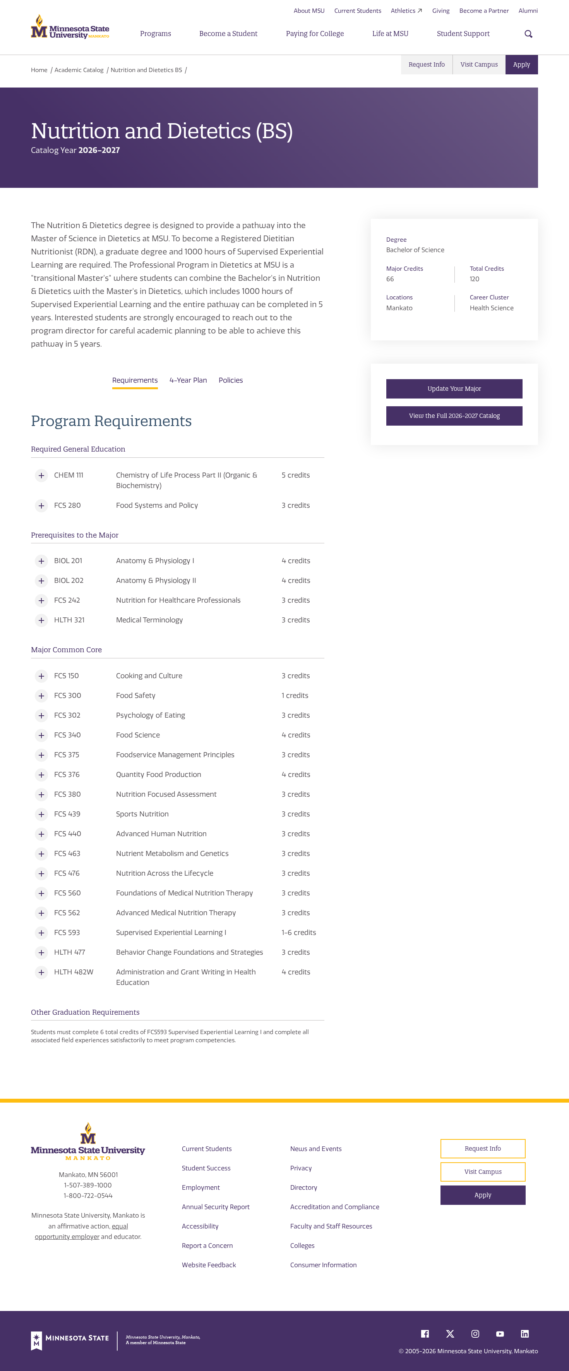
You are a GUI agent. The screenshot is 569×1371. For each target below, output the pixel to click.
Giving (441, 10)
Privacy (301, 1168)
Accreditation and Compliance (334, 1207)
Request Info (427, 64)
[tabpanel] (177, 728)
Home (39, 70)
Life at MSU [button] (390, 33)
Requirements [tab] (135, 380)
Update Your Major (454, 388)
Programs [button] (155, 33)
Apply (521, 64)
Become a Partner (484, 10)
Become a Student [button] (228, 33)
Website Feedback (209, 1265)
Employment (201, 1187)
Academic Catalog (79, 70)
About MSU (309, 10)
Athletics (403, 10)
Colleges (302, 1245)
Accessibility (200, 1226)
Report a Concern (207, 1245)
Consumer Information (323, 1265)
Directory (303, 1187)
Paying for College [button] (315, 33)
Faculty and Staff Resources (331, 1226)
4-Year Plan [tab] (188, 380)
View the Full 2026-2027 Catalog (454, 415)
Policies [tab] (231, 380)
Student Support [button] (463, 33)
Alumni (528, 10)
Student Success (206, 1168)
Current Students (357, 10)
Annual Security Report (216, 1207)
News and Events (316, 1149)
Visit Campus (479, 64)
